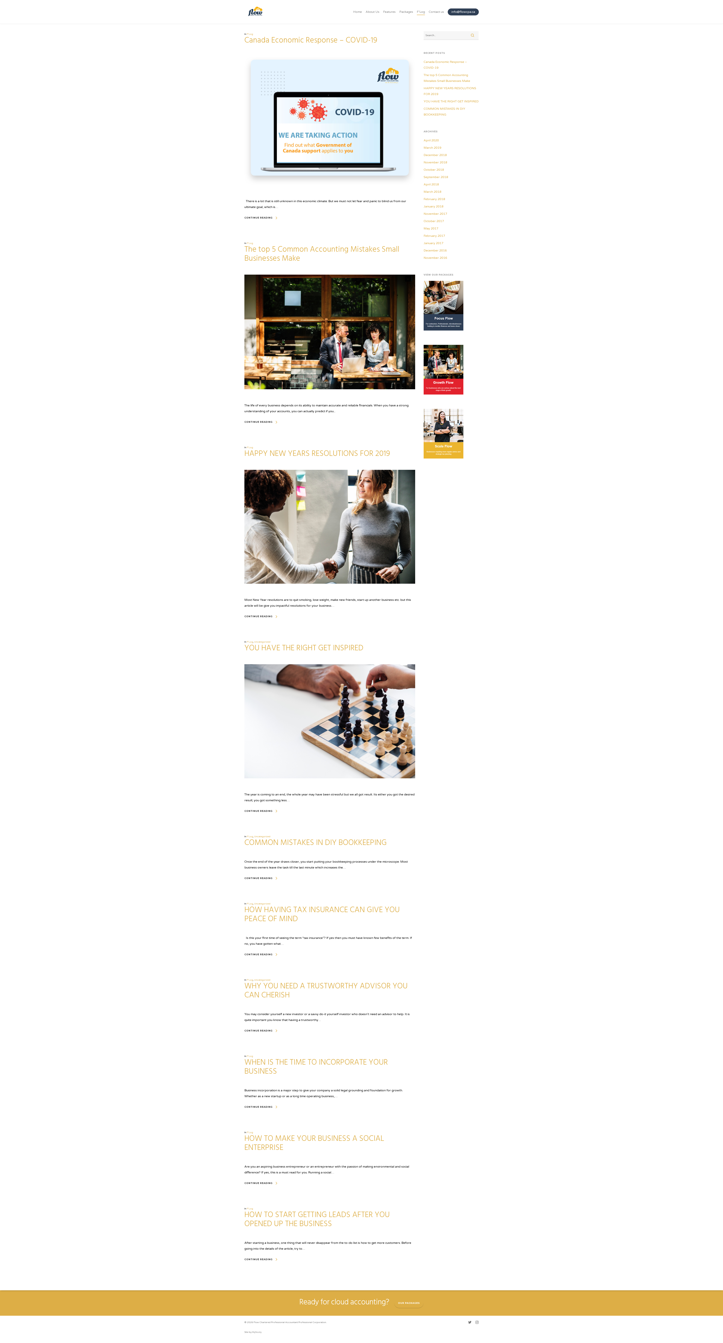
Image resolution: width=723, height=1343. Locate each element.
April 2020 (431, 140)
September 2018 (436, 177)
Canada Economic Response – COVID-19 (310, 40)
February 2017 (434, 236)
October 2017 (434, 221)
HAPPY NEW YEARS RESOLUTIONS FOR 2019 (317, 454)
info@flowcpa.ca (463, 12)
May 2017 (431, 228)
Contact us (436, 12)
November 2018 (435, 162)
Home (357, 12)
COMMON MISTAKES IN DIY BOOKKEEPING (315, 843)
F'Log (250, 34)
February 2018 (434, 199)
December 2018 (435, 155)
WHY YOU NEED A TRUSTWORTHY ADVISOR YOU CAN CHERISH (326, 991)
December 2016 (435, 250)
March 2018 (432, 192)
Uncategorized (262, 642)
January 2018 (433, 206)
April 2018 (431, 184)
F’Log (421, 12)
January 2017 (433, 243)
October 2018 (434, 170)
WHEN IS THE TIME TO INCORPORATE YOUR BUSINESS (316, 1067)
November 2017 (435, 214)
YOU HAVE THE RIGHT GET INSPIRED (303, 648)
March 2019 (432, 148)
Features (389, 12)
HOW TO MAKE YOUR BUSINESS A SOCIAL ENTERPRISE (314, 1143)
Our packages (409, 1303)
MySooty (257, 1332)
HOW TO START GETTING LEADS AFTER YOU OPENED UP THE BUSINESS (317, 1219)
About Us (372, 12)
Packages (406, 12)
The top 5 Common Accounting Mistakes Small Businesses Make (321, 254)
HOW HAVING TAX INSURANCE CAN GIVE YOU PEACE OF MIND (322, 915)
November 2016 (435, 258)
